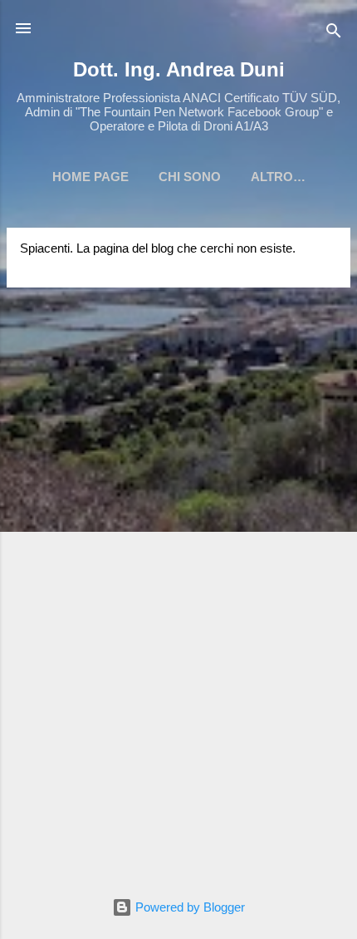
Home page (90, 177)
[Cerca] (334, 33)
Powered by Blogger (188, 907)
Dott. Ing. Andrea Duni (179, 69)
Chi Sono (190, 177)
